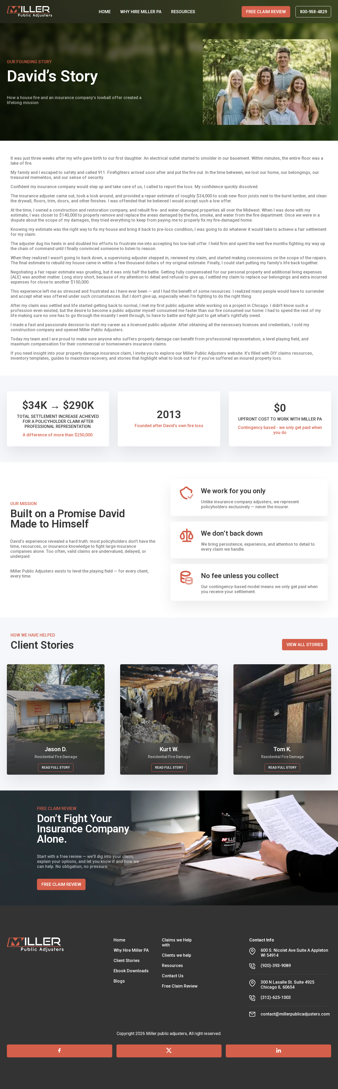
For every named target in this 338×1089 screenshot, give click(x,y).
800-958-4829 (313, 11)
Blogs (119, 981)
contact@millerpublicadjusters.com (295, 1014)
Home (119, 940)
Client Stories (127, 960)
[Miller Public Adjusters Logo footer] (35, 977)
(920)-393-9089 (276, 965)
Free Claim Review (266, 11)
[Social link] (59, 1050)
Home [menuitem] (105, 11)
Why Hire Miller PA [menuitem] (141, 11)
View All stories (305, 644)
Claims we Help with (177, 942)
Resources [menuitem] (183, 11)
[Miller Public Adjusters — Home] (29, 11)
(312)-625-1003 (276, 997)
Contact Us (173, 975)
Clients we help (176, 955)
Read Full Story (56, 767)
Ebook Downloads (131, 970)
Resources (172, 965)
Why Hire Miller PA (131, 950)
